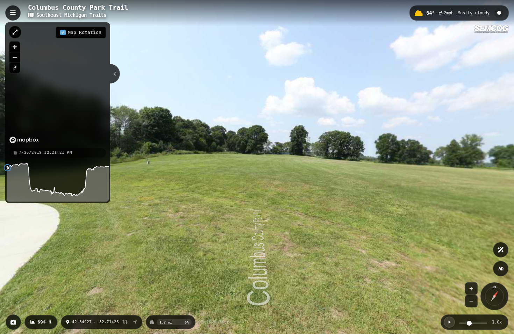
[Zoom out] (14, 57)
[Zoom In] (471, 288)
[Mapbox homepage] (24, 140)
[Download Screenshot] (13, 322)
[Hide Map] (115, 74)
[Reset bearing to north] (14, 68)
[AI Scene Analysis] (500, 249)
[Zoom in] (14, 47)
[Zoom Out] (471, 301)
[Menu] (13, 13)
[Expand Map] (15, 32)
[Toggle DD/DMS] (125, 322)
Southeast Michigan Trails (70, 15)
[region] (58, 85)
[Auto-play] (449, 322)
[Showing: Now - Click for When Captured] (499, 12)
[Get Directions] (135, 322)
